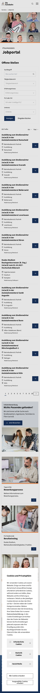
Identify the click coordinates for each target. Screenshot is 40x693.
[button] (20, 643)
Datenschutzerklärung (15, 614)
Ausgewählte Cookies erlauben (20, 682)
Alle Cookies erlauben (17, 676)
